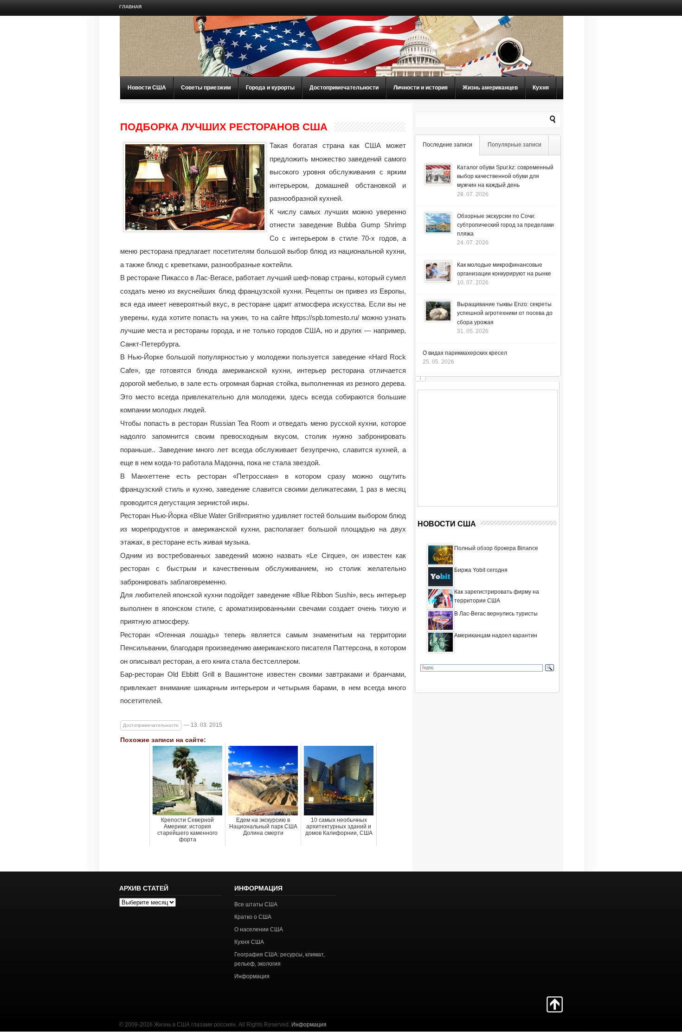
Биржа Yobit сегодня (481, 570)
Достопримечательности (344, 87)
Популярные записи (514, 144)
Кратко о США (252, 917)
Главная (130, 6)
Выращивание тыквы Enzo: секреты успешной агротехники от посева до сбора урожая (505, 313)
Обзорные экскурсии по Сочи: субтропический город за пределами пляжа (505, 225)
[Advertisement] (487, 448)
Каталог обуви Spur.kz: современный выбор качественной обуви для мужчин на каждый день (505, 176)
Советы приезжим (206, 87)
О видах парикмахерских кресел (465, 353)
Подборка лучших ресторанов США (224, 127)
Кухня (541, 87)
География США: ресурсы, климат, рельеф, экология (279, 959)
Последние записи (447, 144)
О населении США (258, 929)
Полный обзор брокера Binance (496, 548)
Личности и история (420, 87)
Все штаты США (255, 904)
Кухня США (249, 942)
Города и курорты (270, 87)
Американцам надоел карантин (495, 635)
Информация (252, 976)
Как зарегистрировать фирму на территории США (496, 596)
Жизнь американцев (490, 87)
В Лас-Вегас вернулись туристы (496, 613)
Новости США (147, 87)
